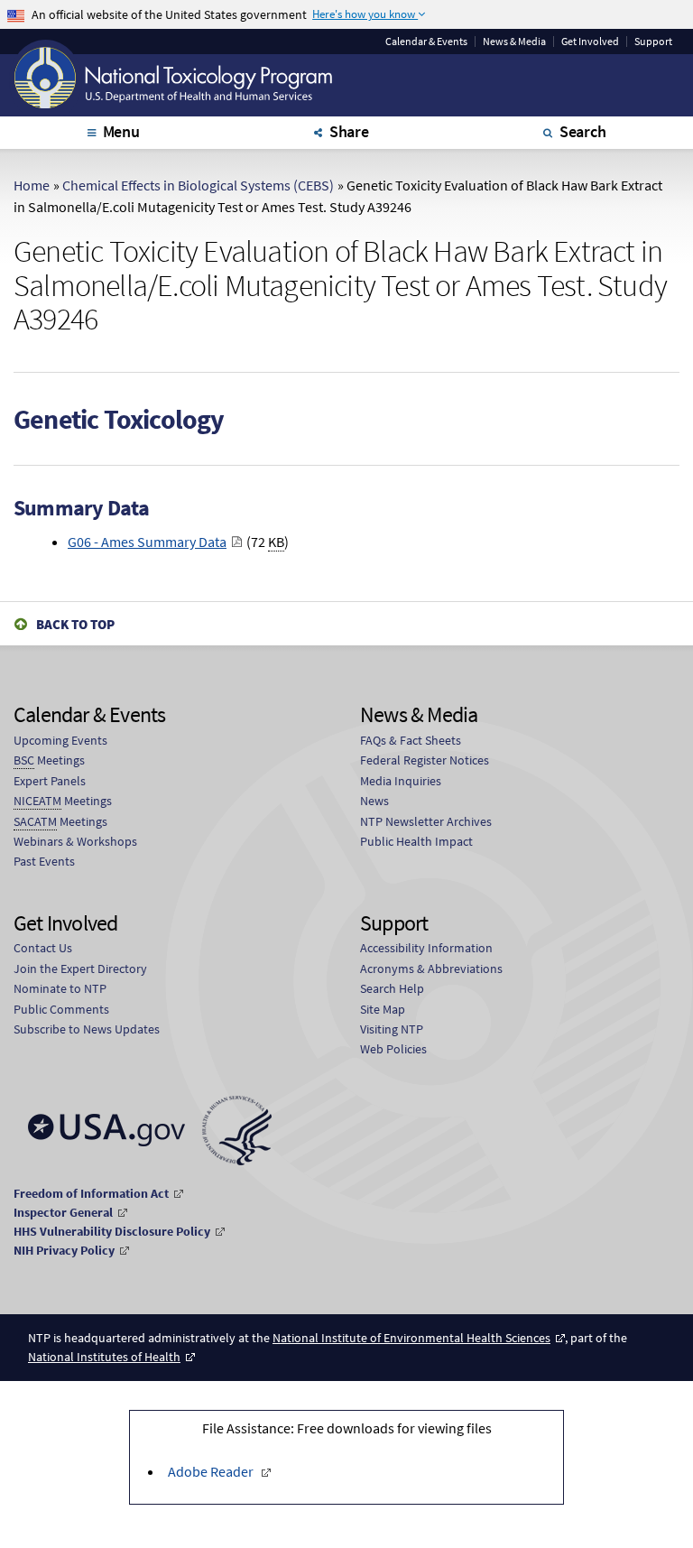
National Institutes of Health (104, 1357)
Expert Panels (50, 781)
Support (653, 41)
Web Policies (393, 1049)
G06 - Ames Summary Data (147, 542)
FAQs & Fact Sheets (410, 740)
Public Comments (61, 1009)
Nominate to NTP (60, 988)
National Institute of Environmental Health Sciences (411, 1338)
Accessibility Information (426, 948)
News (374, 801)
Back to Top (75, 624)
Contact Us (43, 948)
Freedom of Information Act (91, 1193)
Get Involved (590, 41)
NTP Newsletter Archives (426, 821)
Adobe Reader (211, 1471)
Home (32, 185)
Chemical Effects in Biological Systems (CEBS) (198, 185)
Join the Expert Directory (80, 968)
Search (582, 131)
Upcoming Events (60, 740)
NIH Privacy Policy (64, 1250)
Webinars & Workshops (75, 841)
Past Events (44, 861)
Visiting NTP (391, 1029)
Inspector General (63, 1212)
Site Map (382, 1009)
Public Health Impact (416, 841)
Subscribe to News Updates (87, 1029)
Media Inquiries (400, 781)
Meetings (49, 760)
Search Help (392, 988)
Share (349, 131)
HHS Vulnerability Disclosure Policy (112, 1231)
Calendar (426, 41)
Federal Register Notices (424, 760)
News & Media (514, 41)
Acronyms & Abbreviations (431, 968)
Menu (121, 131)
